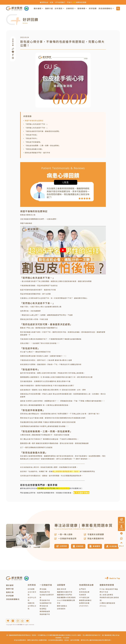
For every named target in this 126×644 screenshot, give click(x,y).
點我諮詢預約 (64, 488)
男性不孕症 (104, 592)
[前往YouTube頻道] (27, 621)
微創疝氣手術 (45, 592)
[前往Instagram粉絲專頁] (18, 621)
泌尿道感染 (61, 609)
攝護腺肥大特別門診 (64, 595)
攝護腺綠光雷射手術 (64, 592)
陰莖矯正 (43, 609)
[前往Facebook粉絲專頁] (13, 621)
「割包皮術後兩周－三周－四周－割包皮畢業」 (42, 145)
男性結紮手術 (45, 600)
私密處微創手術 (46, 603)
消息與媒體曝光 (105, 8)
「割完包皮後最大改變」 (34, 149)
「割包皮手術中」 (31, 138)
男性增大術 (44, 606)
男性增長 (43, 589)
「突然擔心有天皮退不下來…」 (36, 124)
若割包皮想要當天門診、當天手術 (37, 152)
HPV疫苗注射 (84, 597)
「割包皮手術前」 (31, 135)
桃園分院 (31, 603)
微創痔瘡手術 (45, 614)
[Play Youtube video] (63, 250)
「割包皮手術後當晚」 (33, 142)
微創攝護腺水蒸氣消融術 (66, 597)
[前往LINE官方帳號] (8, 621)
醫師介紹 (49, 8)
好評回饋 (93, 8)
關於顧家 (38, 8)
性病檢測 (82, 595)
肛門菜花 (82, 589)
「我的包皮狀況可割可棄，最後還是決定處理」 (42, 131)
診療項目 (70, 8)
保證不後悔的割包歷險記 (34, 120)
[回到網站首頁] (14, 8)
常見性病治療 (84, 592)
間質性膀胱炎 (62, 606)
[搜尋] (118, 8)
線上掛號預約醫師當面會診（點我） (66, 471)
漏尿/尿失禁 (61, 589)
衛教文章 (10, 592)
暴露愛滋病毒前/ (85, 600)
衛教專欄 (81, 8)
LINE (74, 2)
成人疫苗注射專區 (106, 595)
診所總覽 (31, 589)
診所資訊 (59, 8)
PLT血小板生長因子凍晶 (109, 589)
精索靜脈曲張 (45, 611)
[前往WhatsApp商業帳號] (22, 621)
